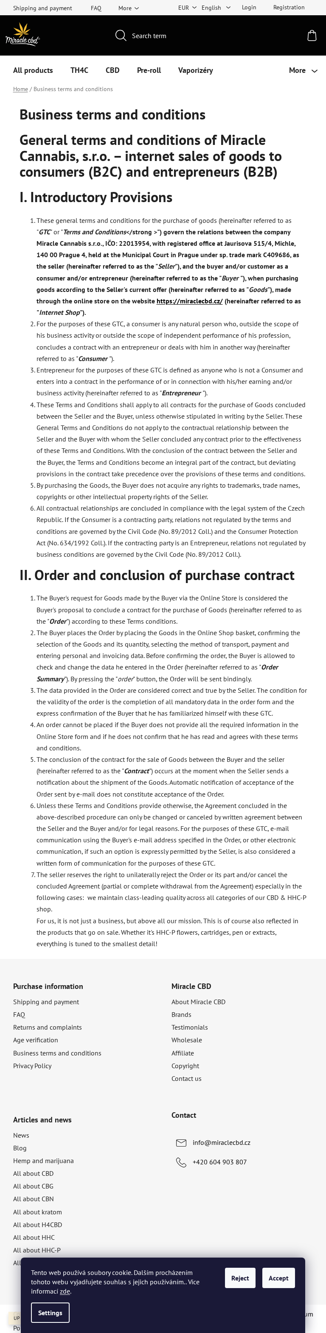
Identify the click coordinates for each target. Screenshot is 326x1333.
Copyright (185, 1065)
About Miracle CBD (198, 1001)
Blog (20, 1148)
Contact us (186, 1078)
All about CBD (33, 1173)
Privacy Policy (32, 1065)
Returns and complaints (47, 1027)
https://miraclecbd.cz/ (190, 301)
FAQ (96, 8)
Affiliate (182, 1053)
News (21, 1135)
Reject (240, 1278)
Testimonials (189, 1027)
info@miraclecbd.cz (221, 1142)
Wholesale (186, 1040)
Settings (50, 1312)
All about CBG (33, 1186)
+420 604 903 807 (220, 1162)
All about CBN (33, 1198)
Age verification (35, 1040)
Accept (279, 1278)
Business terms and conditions (57, 1053)
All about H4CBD (37, 1224)
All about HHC (34, 1237)
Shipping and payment (42, 8)
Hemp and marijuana (43, 1160)
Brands (181, 1014)
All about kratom (37, 1212)
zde (65, 1291)
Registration (289, 7)
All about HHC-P (37, 1250)
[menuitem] (33, 70)
